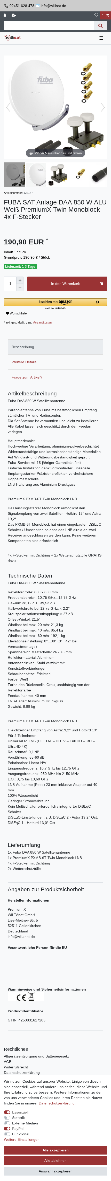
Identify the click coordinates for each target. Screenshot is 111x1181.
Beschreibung (23, 347)
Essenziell (20, 1112)
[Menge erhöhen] (19, 280)
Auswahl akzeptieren (56, 1171)
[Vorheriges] (8, 107)
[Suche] (100, 25)
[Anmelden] (5, 15)
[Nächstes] (103, 107)
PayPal (17, 1129)
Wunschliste (18, 313)
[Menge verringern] (19, 287)
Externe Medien (25, 1123)
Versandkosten (42, 322)
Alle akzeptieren (56, 1150)
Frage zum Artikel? (27, 377)
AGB (7, 1062)
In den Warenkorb (65, 283)
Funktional (20, 1134)
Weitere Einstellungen (21, 1139)
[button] (55, 304)
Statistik (18, 1118)
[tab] (55, 347)
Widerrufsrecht (16, 1067)
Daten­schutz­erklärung (57, 1103)
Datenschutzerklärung (22, 1072)
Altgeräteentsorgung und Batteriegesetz (36, 1056)
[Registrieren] (14, 15)
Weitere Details (24, 362)
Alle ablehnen (55, 1160)
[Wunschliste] (96, 15)
